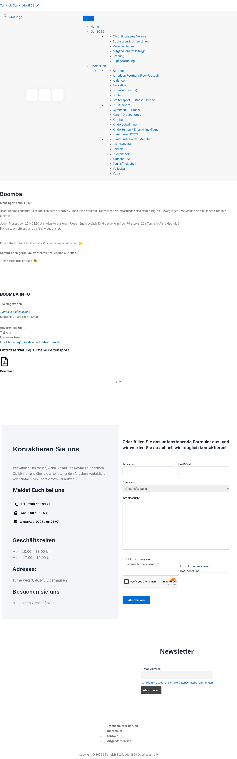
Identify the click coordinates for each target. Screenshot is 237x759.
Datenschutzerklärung (122, 726)
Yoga (116, 173)
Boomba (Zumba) (125, 90)
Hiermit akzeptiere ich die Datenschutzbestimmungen (179, 682)
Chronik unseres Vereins (129, 36)
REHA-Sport (121, 105)
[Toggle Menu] (88, 18)
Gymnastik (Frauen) (126, 110)
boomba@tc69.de (19, 342)
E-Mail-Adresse (151, 668)
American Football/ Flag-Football (136, 75)
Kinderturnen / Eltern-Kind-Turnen (136, 129)
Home (95, 26)
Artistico (119, 80)
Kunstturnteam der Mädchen (132, 139)
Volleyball (119, 168)
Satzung (118, 56)
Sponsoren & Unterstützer (131, 41)
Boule (117, 95)
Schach (118, 149)
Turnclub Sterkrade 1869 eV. (19, 5)
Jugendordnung (124, 61)
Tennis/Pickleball (124, 163)
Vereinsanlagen (123, 46)
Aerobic (118, 71)
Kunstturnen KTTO (125, 134)
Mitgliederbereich (118, 741)
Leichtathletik (122, 144)
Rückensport (122, 154)
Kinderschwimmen (125, 124)
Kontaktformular (49, 342)
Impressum (114, 731)
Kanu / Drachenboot (127, 114)
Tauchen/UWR (122, 159)
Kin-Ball (118, 119)
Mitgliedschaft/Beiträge (129, 51)
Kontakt (112, 736)
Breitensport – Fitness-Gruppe (134, 100)
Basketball (120, 85)
